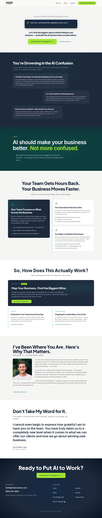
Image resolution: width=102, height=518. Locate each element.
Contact (72, 3)
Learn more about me (19, 392)
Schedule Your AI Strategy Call (50, 475)
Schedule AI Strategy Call (87, 3)
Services (58, 3)
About (65, 3)
